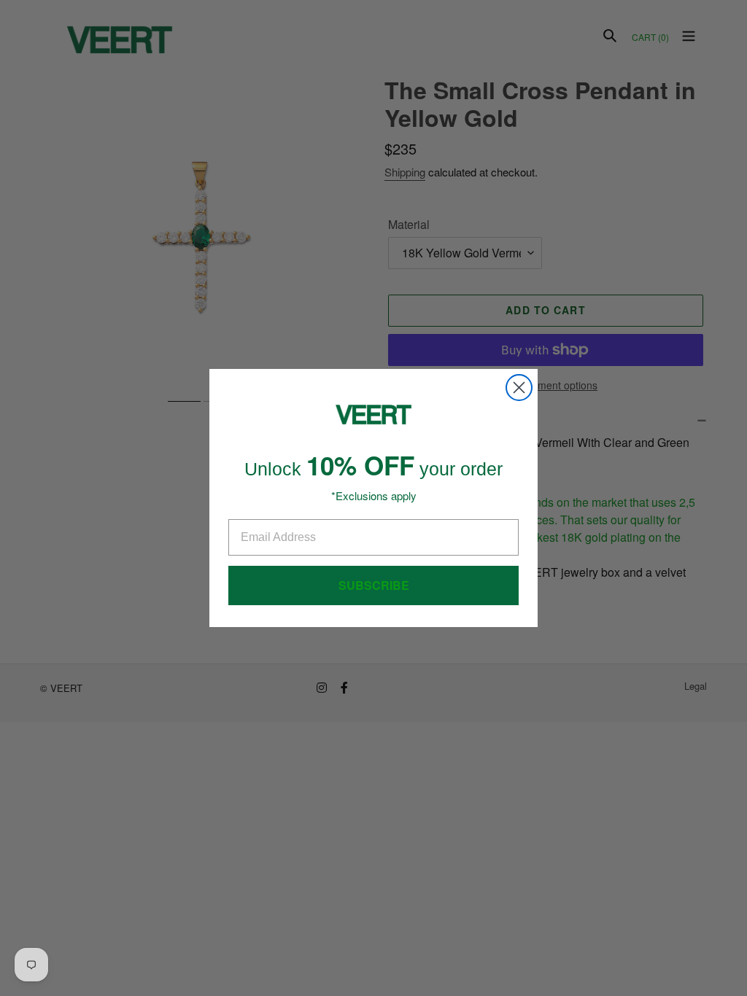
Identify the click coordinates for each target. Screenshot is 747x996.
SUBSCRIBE (373, 585)
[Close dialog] (519, 387)
